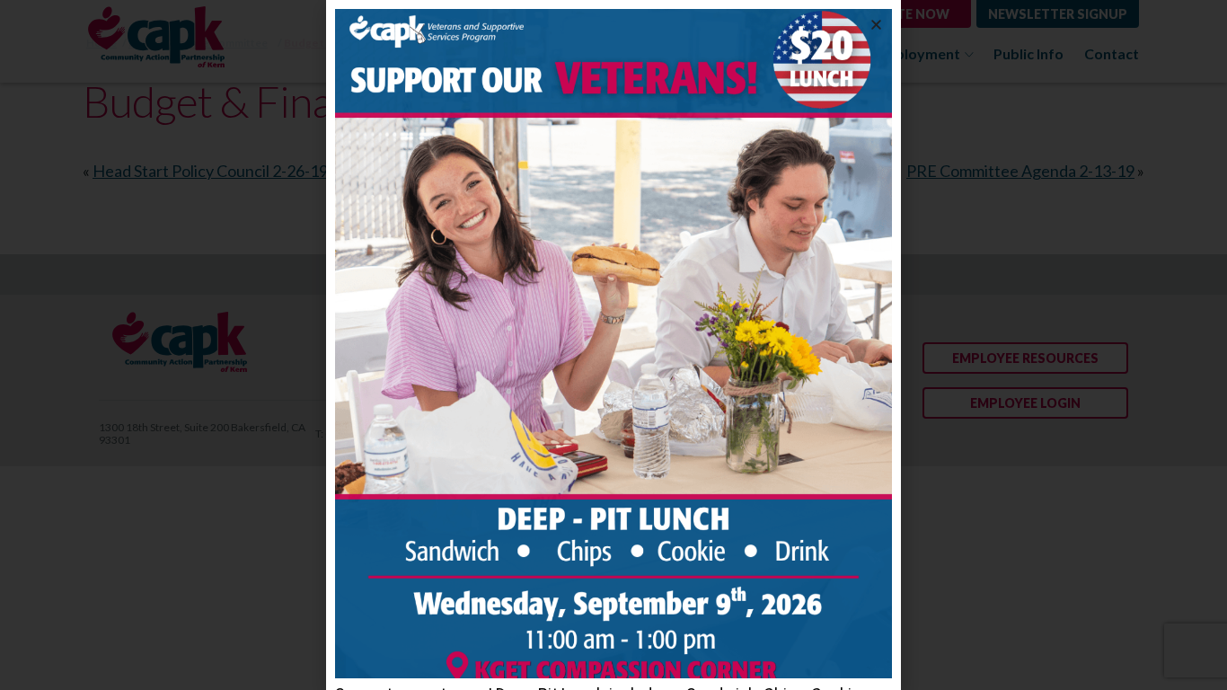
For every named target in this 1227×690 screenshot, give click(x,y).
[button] (876, 24)
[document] (613, 345)
